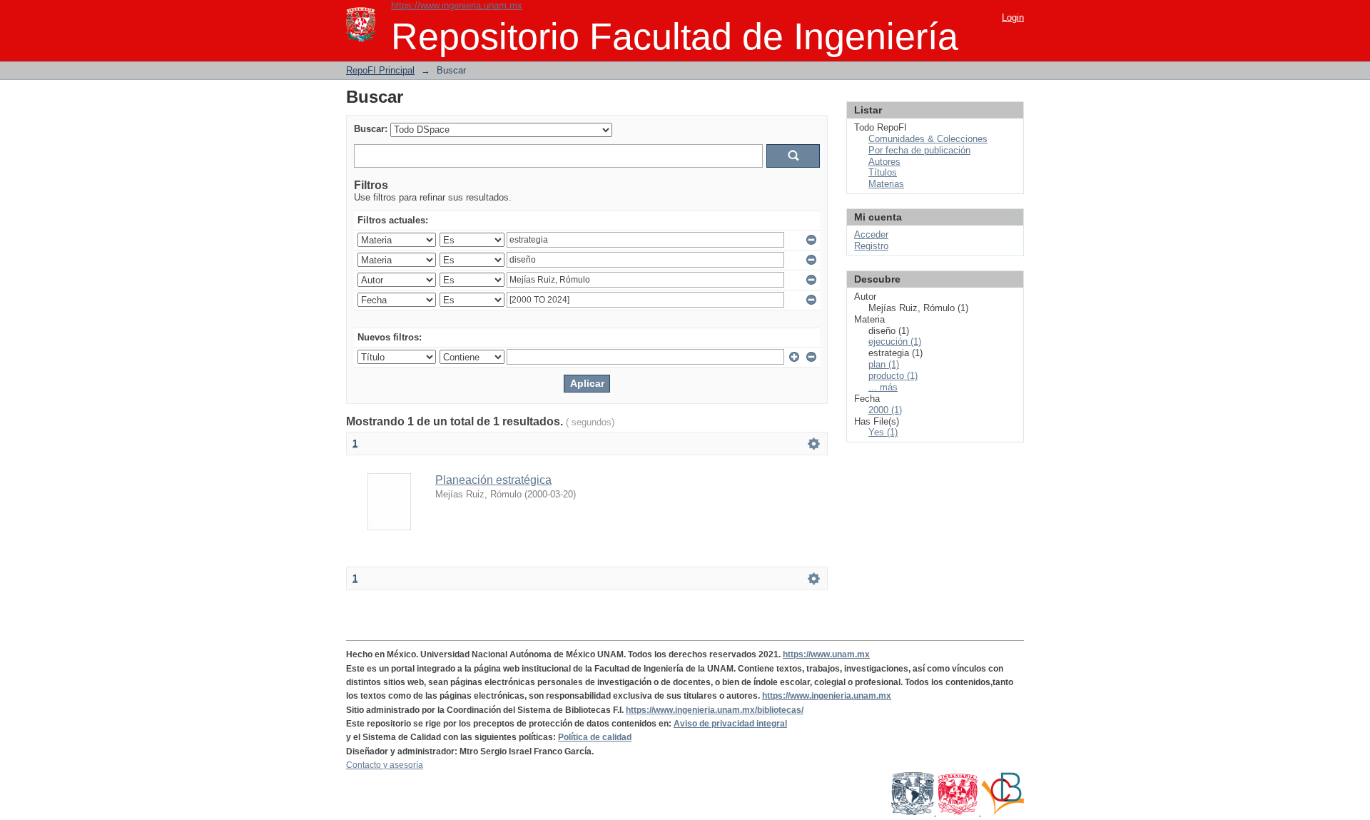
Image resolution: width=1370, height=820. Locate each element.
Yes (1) (883, 432)
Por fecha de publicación (919, 150)
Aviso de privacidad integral (730, 724)
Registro (871, 246)
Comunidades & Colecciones (928, 138)
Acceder (871, 234)
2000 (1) (885, 410)
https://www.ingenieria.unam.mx (456, 5)
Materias (886, 183)
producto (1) (893, 375)
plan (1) (883, 364)
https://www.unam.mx (826, 654)
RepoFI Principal (380, 70)
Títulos (882, 172)
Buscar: (370, 128)
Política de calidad (594, 737)
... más (883, 387)
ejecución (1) (894, 341)
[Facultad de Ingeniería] (958, 812)
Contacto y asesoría (384, 765)
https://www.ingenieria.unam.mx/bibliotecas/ (714, 710)
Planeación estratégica (493, 480)
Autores (884, 161)
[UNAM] (913, 812)
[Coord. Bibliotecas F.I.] (1002, 812)
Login (1013, 17)
